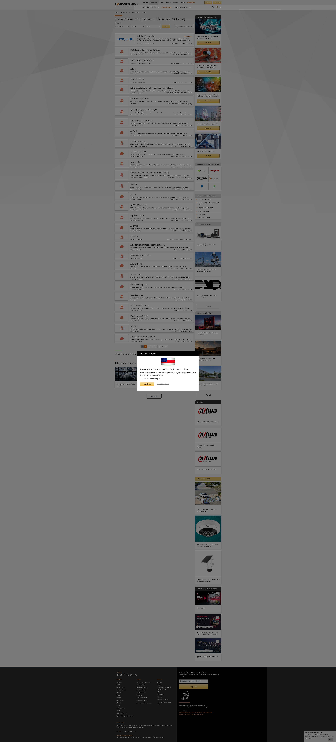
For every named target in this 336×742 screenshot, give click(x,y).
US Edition (147, 384)
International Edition (163, 384)
